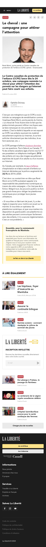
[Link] (42, 17)
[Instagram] (10, 510)
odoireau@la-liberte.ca (17, 106)
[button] (5, 10)
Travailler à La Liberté (10, 488)
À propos (5, 476)
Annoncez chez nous (10, 473)
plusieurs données (33, 146)
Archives (5, 496)
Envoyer (36, 363)
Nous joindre (7, 469)
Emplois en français (9, 492)
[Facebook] (4, 510)
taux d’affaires (32, 166)
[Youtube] (15, 510)
